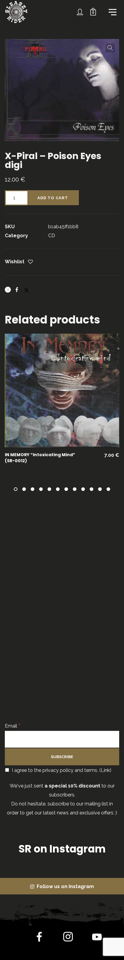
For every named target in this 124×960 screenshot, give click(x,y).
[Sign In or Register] (80, 12)
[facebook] (39, 938)
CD (51, 235)
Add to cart (52, 198)
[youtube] (97, 941)
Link (105, 770)
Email (12, 726)
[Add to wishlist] (30, 262)
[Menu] (111, 11)
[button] (110, 47)
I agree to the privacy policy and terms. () (61, 770)
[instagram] (68, 938)
